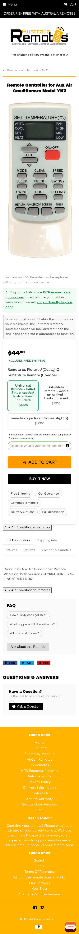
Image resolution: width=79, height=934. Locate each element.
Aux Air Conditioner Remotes (27, 527)
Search (39, 860)
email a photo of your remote (45, 845)
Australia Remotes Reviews (39, 894)
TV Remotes (39, 765)
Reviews (29, 550)
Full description (53, 512)
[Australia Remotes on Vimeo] (42, 908)
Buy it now (39, 479)
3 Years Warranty (39, 799)
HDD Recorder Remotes (39, 771)
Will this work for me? (24, 633)
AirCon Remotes (39, 759)
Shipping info (46, 540)
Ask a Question (28, 706)
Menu (12, 4)
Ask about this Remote (28, 647)
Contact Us (40, 793)
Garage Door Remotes (39, 804)
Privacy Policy (39, 782)
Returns (11, 550)
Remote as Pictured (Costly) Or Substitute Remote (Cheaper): (34, 372)
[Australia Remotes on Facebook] (35, 908)
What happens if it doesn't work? (32, 624)
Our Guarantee (48, 493)
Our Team (39, 748)
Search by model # (39, 754)
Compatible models (24, 502)
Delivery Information (39, 787)
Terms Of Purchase (39, 872)
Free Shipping (20, 493)
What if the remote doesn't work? (39, 877)
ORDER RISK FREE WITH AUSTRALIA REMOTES (39, 13)
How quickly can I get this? (28, 615)
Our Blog (39, 888)
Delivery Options (22, 512)
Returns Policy (39, 776)
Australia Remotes (41, 919)
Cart (72, 4)
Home (39, 742)
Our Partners (39, 883)
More (39, 810)
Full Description (18, 540)
